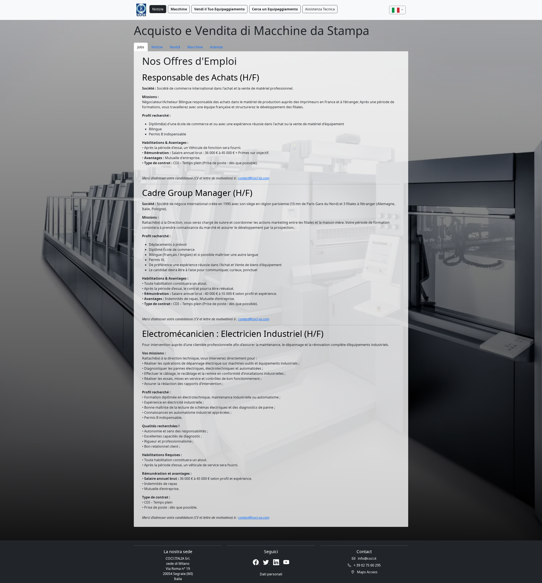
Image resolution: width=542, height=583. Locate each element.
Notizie (157, 9)
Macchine (179, 9)
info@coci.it (366, 558)
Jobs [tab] (140, 47)
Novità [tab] (175, 47)
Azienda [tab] (216, 47)
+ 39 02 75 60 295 (367, 565)
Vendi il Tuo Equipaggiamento (219, 9)
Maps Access (366, 572)
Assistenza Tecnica (320, 9)
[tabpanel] (271, 289)
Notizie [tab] (157, 47)
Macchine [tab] (195, 47)
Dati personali (271, 574)
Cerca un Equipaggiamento (275, 9)
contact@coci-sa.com (253, 178)
